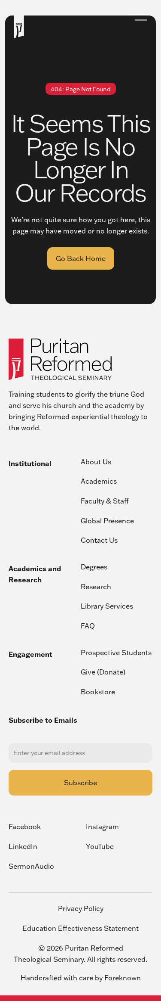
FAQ (88, 626)
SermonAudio (31, 866)
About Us (96, 461)
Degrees (94, 567)
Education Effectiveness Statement (80, 928)
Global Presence (107, 520)
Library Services (107, 606)
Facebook (25, 826)
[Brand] (60, 359)
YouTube (100, 846)
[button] (138, 17)
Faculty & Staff (105, 501)
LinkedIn (23, 846)
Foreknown (122, 977)
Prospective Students (116, 652)
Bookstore (98, 691)
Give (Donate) (103, 672)
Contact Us (99, 540)
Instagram (102, 826)
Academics (99, 481)
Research (96, 586)
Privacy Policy (80, 909)
